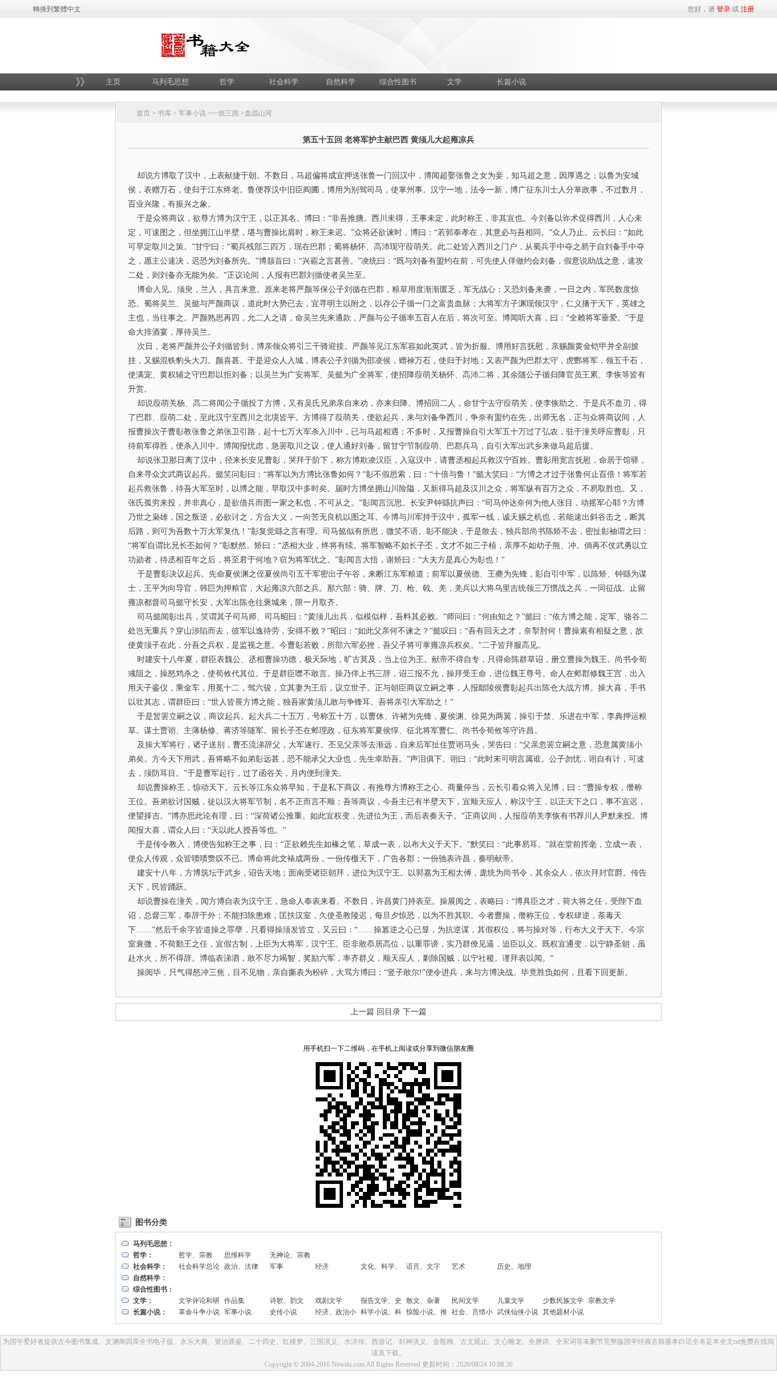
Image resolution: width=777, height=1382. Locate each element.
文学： (143, 1301)
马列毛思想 (170, 81)
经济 (322, 1266)
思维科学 (237, 1255)
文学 (454, 81)
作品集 (234, 1301)
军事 (276, 1266)
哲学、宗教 (196, 1255)
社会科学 (284, 81)
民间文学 (465, 1301)
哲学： (143, 1255)
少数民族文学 (563, 1301)
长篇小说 (511, 81)
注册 (747, 9)
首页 (143, 113)
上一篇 (362, 1011)
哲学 (227, 81)
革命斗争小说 (199, 1312)
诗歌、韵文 (287, 1301)
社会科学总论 (199, 1266)
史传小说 (283, 1312)
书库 (164, 113)
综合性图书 (397, 81)
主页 (113, 81)
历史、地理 (514, 1266)
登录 (723, 9)
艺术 (458, 1266)
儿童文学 (510, 1301)
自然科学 (341, 81)
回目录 (388, 1011)
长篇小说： (150, 1312)
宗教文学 (601, 1301)
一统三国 (225, 113)
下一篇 (415, 1011)
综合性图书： (153, 1289)
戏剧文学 (328, 1301)
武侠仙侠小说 (517, 1312)
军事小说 (192, 113)
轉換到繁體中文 (57, 9)
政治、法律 (241, 1266)
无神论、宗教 (290, 1255)
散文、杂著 (423, 1301)
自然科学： (150, 1278)
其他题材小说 (563, 1312)
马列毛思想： (153, 1244)
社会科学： (150, 1266)
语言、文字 (423, 1266)
